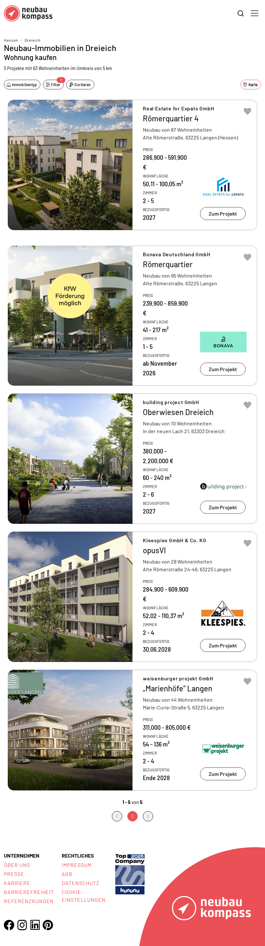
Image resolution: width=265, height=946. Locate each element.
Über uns (17, 865)
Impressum (76, 865)
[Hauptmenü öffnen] (254, 13)
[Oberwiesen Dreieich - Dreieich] (132, 458)
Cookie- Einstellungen (83, 896)
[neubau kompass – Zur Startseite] (28, 13)
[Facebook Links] (9, 925)
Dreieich (32, 40)
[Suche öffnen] (240, 13)
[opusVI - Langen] (132, 597)
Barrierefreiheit (29, 892)
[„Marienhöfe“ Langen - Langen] (132, 730)
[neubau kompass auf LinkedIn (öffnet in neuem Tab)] (35, 925)
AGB (67, 874)
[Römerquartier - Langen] (132, 316)
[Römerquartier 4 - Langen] (132, 165)
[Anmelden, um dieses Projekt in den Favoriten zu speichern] (247, 111)
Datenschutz (81, 883)
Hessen (11, 40)
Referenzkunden (29, 901)
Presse (14, 874)
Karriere (17, 883)
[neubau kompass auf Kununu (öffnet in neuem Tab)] (129, 873)
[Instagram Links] (22, 925)
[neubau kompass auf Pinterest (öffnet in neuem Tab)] (48, 925)
